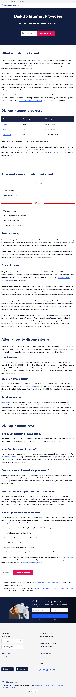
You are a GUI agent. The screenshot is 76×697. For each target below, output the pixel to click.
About (41, 656)
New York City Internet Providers (47, 643)
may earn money (7, 1)
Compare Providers (6, 633)
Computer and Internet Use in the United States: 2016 (54, 588)
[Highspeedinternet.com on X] (44, 670)
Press (40, 666)
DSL (2, 150)
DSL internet (5, 362)
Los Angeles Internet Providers (47, 633)
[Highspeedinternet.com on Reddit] (51, 670)
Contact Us (42, 663)
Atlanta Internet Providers (46, 650)
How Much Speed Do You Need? (9, 660)
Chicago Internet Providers (46, 636)
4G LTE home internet (28, 386)
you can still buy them (53, 306)
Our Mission (42, 660)
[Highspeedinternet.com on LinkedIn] (54, 670)
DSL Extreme (7, 134)
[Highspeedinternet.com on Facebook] (40, 670)
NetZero (5, 124)
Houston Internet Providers (46, 640)
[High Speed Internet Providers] (10, 5)
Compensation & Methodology (42, 685)
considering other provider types (30, 100)
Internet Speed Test (6, 656)
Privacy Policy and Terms (57, 685)
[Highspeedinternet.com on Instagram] (47, 670)
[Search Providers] (21, 641)
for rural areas (30, 560)
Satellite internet (7, 402)
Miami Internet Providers (45, 646)
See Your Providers (23, 573)
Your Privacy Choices (9, 687)
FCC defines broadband (9, 457)
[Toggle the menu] (73, 5)
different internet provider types (32, 563)
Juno (4, 129)
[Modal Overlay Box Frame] (38, 610)
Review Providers (5, 636)
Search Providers (45, 33)
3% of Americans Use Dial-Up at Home (45, 583)
